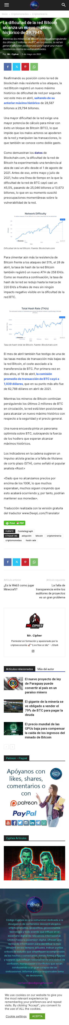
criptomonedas (14, 540)
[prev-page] (6, 747)
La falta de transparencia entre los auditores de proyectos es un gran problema (50, 591)
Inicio (5, 14)
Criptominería (39, 14)
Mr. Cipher (13, 54)
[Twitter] (16, 67)
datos (38, 153)
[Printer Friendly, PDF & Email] (14, 523)
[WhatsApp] (34, 67)
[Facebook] (8, 67)
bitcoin (39, 535)
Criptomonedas (20, 14)
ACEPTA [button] (37, 1016)
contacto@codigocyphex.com (35, 982)
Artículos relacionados (19, 669)
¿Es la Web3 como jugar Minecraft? (19, 587)
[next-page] (12, 747)
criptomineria (54, 535)
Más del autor (46, 669)
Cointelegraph (25, 531)
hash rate (31, 540)
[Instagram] (34, 651)
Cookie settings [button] (16, 1016)
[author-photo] (34, 630)
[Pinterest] (25, 67)
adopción (26, 535)
